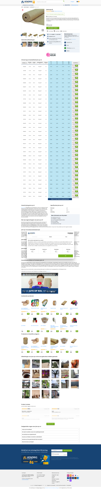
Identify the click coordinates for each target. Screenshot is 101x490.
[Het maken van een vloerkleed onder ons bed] (75, 374)
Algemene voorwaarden (51, 485)
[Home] (22, 7)
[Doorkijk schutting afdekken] (65, 364)
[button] (63, 54)
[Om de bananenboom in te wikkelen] (46, 384)
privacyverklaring (66, 457)
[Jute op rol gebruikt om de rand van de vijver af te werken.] (36, 384)
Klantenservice (75, 5)
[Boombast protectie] (26, 394)
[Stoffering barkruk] (75, 384)
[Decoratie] (26, 384)
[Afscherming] (65, 374)
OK (65, 255)
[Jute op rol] (33, 20)
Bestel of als (55, 34)
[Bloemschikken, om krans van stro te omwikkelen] (26, 374)
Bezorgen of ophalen (55, 479)
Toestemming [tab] (34, 236)
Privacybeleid (68, 485)
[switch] (44, 251)
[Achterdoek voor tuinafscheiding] (35, 44)
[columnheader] (24, 63)
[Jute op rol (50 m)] (30, 35)
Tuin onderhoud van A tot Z (55, 217)
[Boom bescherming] (55, 374)
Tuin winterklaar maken (55, 222)
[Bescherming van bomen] (46, 374)
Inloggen (72, 1)
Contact (53, 483)
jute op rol (48, 271)
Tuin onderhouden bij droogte (56, 223)
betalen (52, 36)
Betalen (53, 477)
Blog (37, 477)
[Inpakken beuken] (41, 44)
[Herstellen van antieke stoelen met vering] (36, 374)
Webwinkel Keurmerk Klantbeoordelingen (52, 487)
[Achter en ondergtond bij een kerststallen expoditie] (36, 394)
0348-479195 (67, 5)
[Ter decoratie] (65, 384)
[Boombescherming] (55, 394)
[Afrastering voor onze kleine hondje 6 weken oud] (30, 44)
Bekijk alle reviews (51, 423)
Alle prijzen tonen (52, 28)
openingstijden (73, 39)
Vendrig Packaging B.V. (38, 485)
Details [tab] (50, 236)
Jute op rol (23, 207)
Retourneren (54, 480)
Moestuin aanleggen (54, 221)
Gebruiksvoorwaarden (40, 476)
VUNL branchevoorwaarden (61, 485)
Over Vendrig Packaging (41, 474)
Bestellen (53, 476)
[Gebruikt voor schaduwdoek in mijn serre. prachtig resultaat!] (55, 384)
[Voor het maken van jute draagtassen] (24, 44)
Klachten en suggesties (56, 481)
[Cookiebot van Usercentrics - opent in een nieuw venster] (68, 233)
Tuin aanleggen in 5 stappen (55, 218)
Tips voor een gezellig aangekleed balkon (58, 219)
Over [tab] (66, 236)
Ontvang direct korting (67, 450)
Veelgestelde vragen (55, 474)
